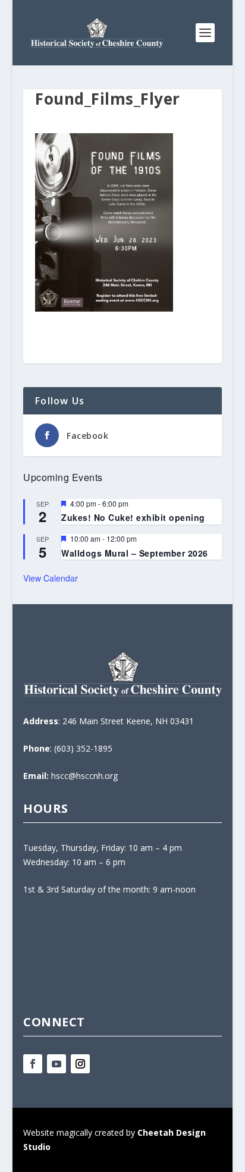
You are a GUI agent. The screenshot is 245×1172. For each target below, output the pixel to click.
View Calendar (50, 578)
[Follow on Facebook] (32, 1063)
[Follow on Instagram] (80, 1063)
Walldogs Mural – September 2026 (134, 553)
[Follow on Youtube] (56, 1063)
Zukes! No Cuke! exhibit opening (133, 517)
